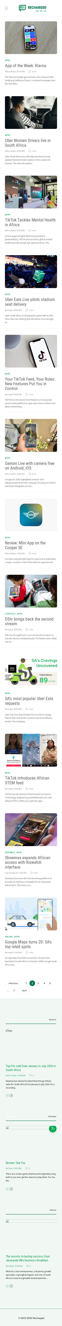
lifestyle (10, 614)
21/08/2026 (18, 1266)
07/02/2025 (18, 953)
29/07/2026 (17, 1168)
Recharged (9, 310)
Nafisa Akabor (10, 72)
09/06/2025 (18, 394)
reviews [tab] (52, 1116)
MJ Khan (9, 1168)
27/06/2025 (21, 231)
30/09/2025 (21, 151)
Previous (13, 983)
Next (24, 990)
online (9, 937)
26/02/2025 (18, 789)
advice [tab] (53, 1210)
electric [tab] (52, 1019)
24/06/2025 (18, 310)
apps (7, 60)
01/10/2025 (21, 72)
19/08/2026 (21, 1075)
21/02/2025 (22, 873)
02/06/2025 (21, 474)
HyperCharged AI (11, 873)
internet (10, 852)
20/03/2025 (18, 630)
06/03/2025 (18, 709)
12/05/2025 (21, 553)
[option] (31, 1059)
